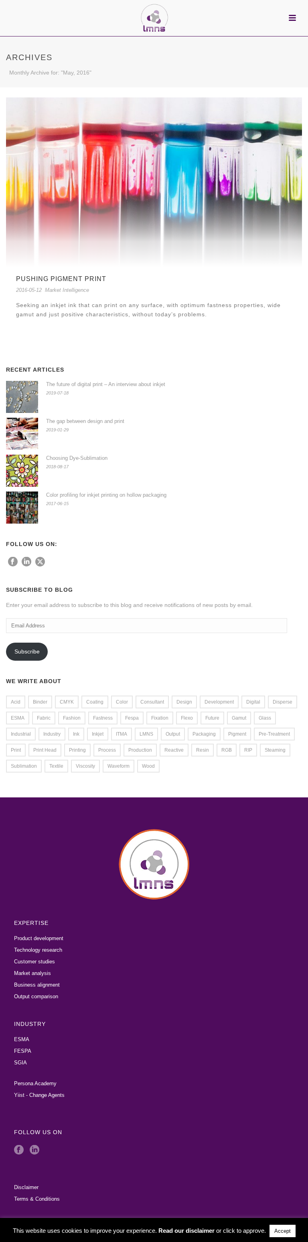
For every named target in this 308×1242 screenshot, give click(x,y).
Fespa (132, 718)
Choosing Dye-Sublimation (76, 458)
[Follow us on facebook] (13, 562)
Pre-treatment (274, 734)
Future (212, 718)
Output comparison (36, 996)
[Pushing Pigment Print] (154, 181)
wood (148, 766)
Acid (15, 702)
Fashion (72, 718)
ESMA (17, 718)
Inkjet (97, 734)
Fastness (103, 718)
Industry (52, 734)
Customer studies (34, 962)
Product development (38, 938)
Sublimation (24, 766)
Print (16, 750)
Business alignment (37, 985)
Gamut (239, 718)
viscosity (85, 766)
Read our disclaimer (186, 1230)
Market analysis (32, 973)
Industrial (21, 734)
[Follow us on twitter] (40, 562)
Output (173, 734)
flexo (187, 718)
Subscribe (27, 651)
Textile (56, 766)
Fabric (44, 718)
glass (265, 718)
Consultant (152, 702)
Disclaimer (26, 1187)
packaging (204, 734)
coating (94, 702)
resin (202, 750)
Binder (40, 702)
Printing (77, 750)
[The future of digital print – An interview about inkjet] (22, 397)
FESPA (22, 1051)
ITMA (121, 734)
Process (107, 750)
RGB (226, 750)
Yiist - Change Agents (39, 1095)
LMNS (146, 734)
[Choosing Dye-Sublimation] (22, 471)
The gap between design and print (85, 421)
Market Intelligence (67, 290)
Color (122, 702)
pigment (237, 734)
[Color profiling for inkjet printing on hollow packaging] (22, 508)
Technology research (38, 950)
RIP (248, 750)
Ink (76, 734)
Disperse (282, 702)
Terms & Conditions (37, 1199)
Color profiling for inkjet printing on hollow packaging (106, 495)
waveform (118, 766)
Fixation (159, 718)
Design (184, 702)
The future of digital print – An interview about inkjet (105, 384)
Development (219, 702)
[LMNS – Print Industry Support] (154, 18)
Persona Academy (35, 1083)
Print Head (45, 750)
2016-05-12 (29, 290)
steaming (275, 750)
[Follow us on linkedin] (26, 562)
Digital (253, 702)
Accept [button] (282, 1231)
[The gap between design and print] (22, 434)
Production (140, 750)
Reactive (174, 750)
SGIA (20, 1063)
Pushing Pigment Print (61, 278)
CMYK (67, 702)
